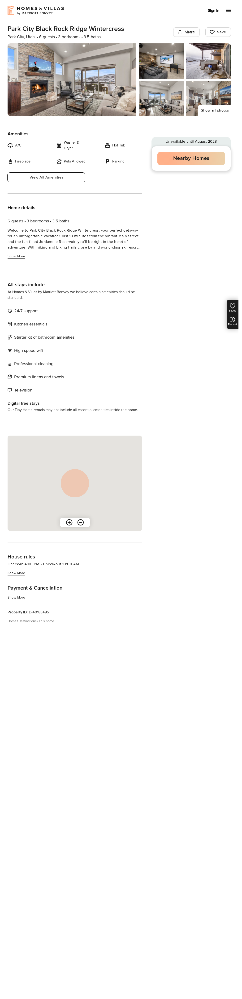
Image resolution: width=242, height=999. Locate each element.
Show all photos (215, 110)
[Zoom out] (80, 522)
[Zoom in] (69, 522)
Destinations (27, 621)
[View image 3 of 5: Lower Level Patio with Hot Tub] (208, 61)
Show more (16, 256)
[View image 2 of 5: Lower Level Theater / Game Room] (161, 61)
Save (221, 32)
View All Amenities (46, 177)
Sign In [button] (213, 10)
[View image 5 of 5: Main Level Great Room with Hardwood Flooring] (208, 98)
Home (12, 621)
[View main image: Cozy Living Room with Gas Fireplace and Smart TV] (72, 79)
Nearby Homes (191, 158)
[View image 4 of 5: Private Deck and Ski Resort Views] (161, 98)
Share (190, 32)
